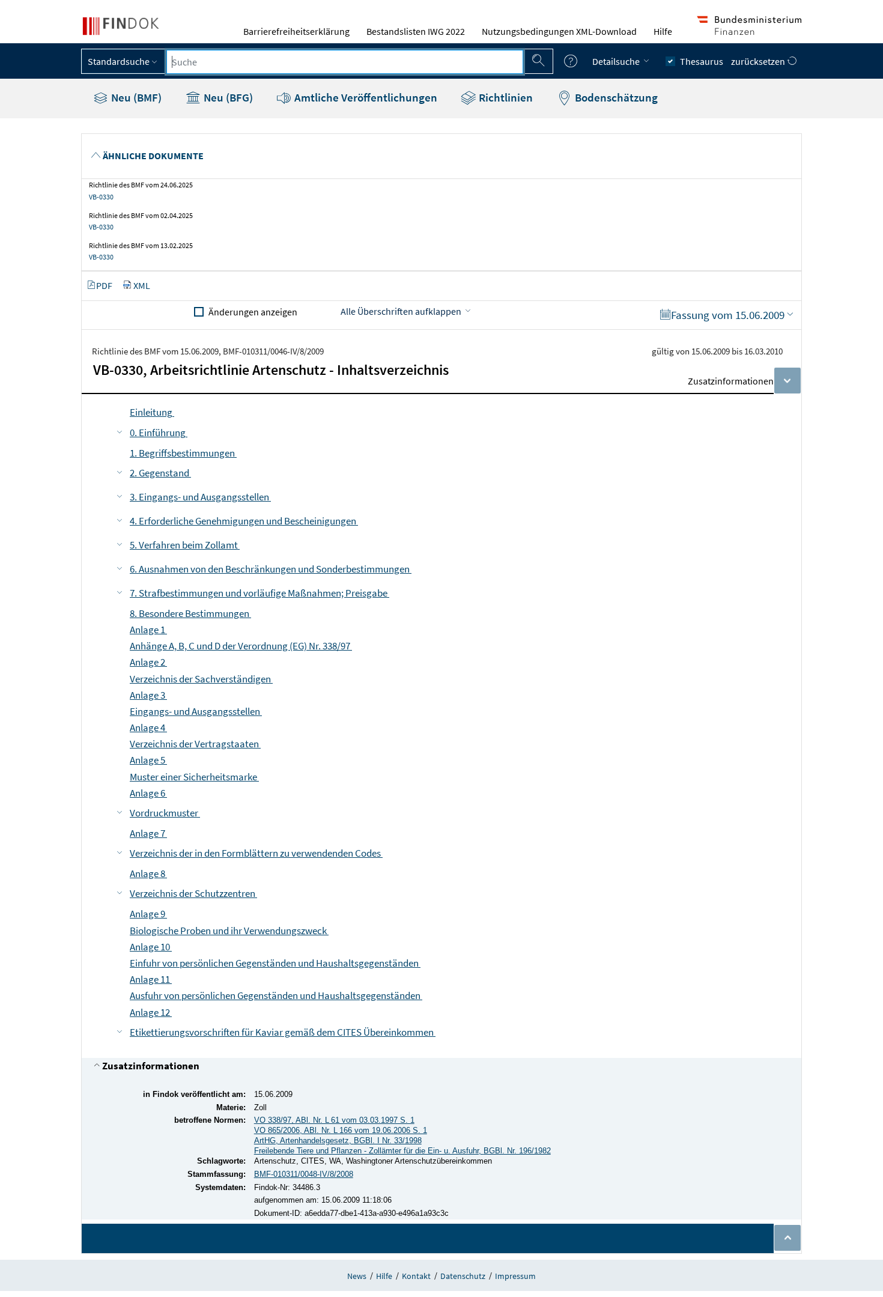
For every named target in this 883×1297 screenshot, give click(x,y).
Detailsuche (617, 61)
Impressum (515, 1276)
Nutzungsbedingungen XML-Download (559, 31)
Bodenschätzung (615, 97)
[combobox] (344, 62)
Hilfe (663, 31)
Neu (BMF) (135, 97)
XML (141, 285)
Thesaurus (701, 61)
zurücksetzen (759, 61)
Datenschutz (462, 1276)
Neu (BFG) (227, 97)
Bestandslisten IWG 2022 (415, 31)
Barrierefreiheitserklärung (296, 31)
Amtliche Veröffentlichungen (364, 97)
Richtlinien (504, 97)
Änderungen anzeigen (252, 312)
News (356, 1276)
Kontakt (416, 1276)
